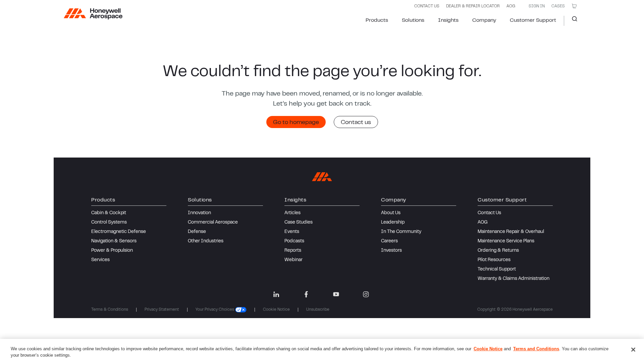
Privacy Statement (162, 309)
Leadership (393, 223)
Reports (292, 251)
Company (484, 20)
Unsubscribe (317, 309)
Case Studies (298, 223)
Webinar (293, 260)
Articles (292, 213)
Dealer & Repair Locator (473, 6)
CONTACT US (426, 6)
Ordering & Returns (498, 251)
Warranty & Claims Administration (513, 279)
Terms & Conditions (109, 309)
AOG (510, 6)
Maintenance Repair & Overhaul (511, 232)
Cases (558, 6)
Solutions (413, 20)
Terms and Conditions (536, 348)
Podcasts (294, 241)
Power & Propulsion (112, 251)
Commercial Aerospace (213, 223)
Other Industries (205, 241)
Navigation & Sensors (114, 241)
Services (100, 260)
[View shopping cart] (574, 6)
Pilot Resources (494, 260)
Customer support (533, 20)
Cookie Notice (276, 309)
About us (390, 213)
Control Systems (109, 223)
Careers (389, 241)
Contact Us (489, 213)
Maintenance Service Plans (506, 241)
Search (572, 21)
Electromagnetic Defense (118, 232)
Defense (197, 232)
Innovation (199, 213)
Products (377, 20)
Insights (448, 20)
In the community (401, 232)
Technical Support (497, 269)
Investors (391, 251)
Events (291, 232)
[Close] (633, 349)
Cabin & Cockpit (108, 213)
